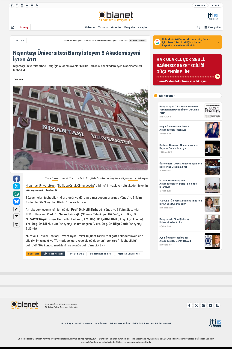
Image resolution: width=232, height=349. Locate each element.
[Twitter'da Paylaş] (16, 186)
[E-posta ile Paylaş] (16, 217)
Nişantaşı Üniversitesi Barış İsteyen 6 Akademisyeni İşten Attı (76, 56)
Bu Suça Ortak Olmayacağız (76, 185)
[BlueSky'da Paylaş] (16, 201)
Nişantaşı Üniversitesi (40, 185)
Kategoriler (214, 27)
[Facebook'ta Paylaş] (16, 179)
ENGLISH (200, 5)
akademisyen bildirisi (101, 253)
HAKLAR (20, 40)
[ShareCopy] (16, 209)
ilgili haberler (166, 95)
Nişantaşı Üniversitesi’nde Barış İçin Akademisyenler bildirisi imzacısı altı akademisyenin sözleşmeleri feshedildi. (77, 68)
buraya (133, 178)
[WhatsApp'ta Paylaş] (16, 194)
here (55, 178)
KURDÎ (215, 5)
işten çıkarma (77, 253)
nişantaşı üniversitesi (129, 253)
